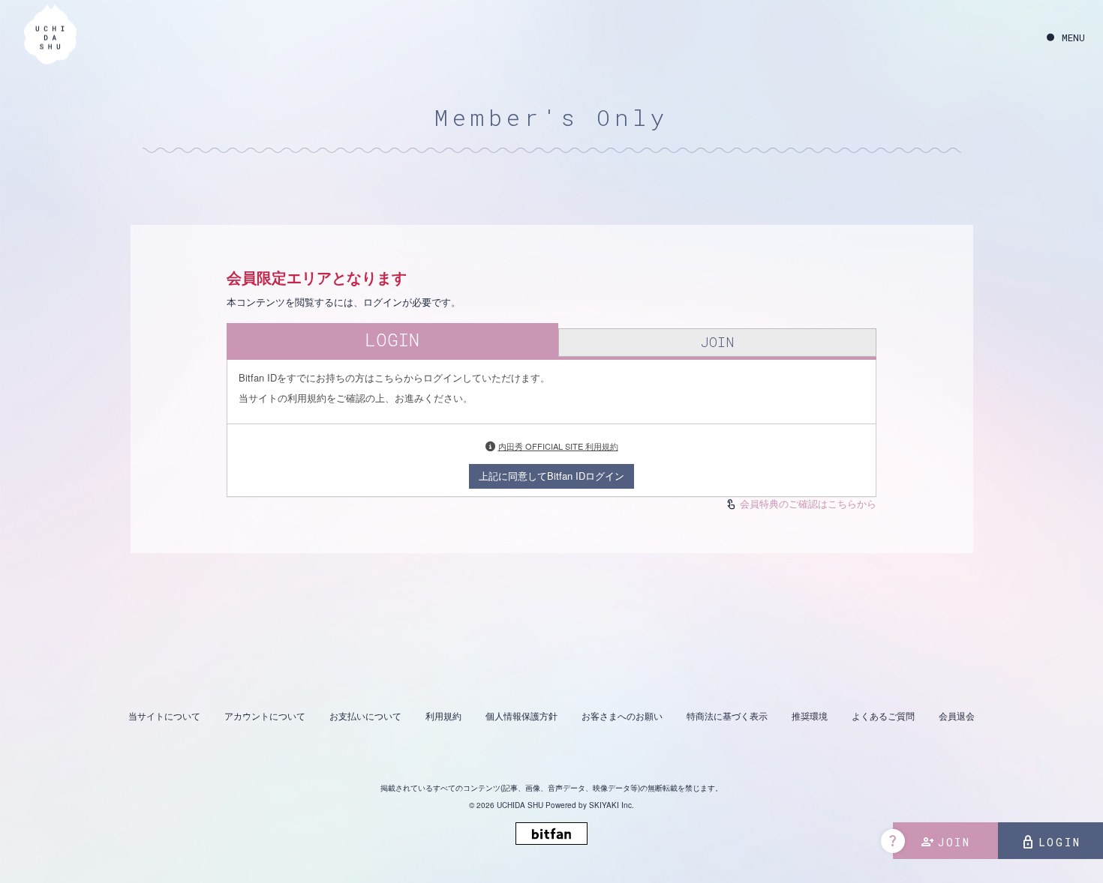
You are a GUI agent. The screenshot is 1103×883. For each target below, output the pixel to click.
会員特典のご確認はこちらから (808, 503)
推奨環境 (810, 715)
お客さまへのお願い (622, 715)
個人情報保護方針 (521, 715)
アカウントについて (264, 715)
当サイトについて (164, 715)
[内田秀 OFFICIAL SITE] (50, 36)
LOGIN (1050, 843)
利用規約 (443, 715)
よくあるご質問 (883, 715)
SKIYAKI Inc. (611, 805)
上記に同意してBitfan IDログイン (551, 475)
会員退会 (957, 715)
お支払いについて (365, 715)
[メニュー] (1066, 38)
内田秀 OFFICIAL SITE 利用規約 (558, 446)
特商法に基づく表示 (727, 715)
